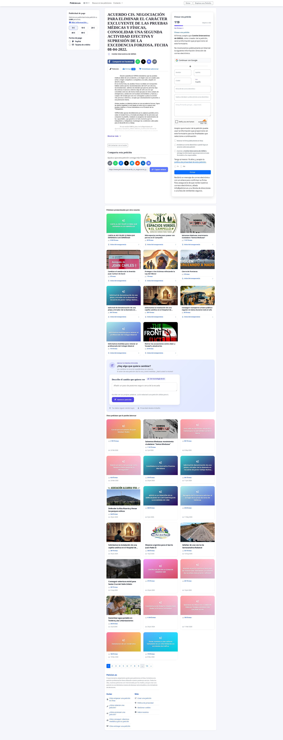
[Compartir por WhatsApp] (137, 61)
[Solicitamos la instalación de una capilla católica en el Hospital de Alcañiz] (160, 302)
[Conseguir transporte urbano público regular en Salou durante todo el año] (197, 302)
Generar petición (124, 399)
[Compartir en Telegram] (132, 163)
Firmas (130, 69)
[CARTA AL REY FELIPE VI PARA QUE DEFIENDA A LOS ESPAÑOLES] (123, 230)
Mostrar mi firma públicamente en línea (190, 141)
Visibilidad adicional (149, 69)
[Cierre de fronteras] (197, 265)
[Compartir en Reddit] (137, 163)
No (184, 166)
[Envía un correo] (149, 61)
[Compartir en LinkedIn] (143, 163)
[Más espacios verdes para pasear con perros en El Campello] (160, 230)
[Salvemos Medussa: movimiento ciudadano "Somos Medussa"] (197, 230)
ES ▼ (88, 3)
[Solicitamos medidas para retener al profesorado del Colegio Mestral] (123, 339)
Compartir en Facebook (123, 61)
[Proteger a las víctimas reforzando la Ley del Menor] (160, 266)
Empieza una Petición (203, 3)
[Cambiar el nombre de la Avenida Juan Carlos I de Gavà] (123, 266)
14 (147, 666)
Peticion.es (75, 3)
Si (177, 166)
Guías (109, 694)
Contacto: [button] (117, 3)
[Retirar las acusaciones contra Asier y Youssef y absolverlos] (160, 339)
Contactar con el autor (119, 145)
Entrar (188, 3)
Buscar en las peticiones (102, 3)
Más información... (79, 22)
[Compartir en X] (143, 61)
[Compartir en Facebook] (121, 163)
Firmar (192, 172)
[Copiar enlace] (154, 61)
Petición (115, 69)
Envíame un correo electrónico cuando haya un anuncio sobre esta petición (192, 146)
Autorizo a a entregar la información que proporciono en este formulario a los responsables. (193, 153)
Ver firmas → (178, 28)
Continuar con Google (188, 60)
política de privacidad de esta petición (190, 162)
